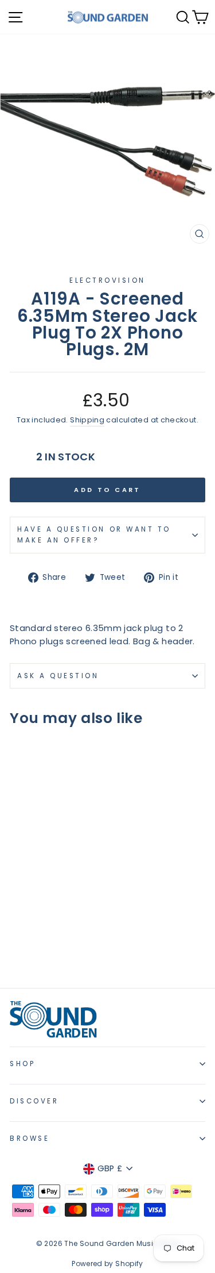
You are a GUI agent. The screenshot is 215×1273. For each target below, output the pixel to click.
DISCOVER (34, 1101)
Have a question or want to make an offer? (94, 535)
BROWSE (29, 1138)
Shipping (87, 420)
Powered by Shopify (107, 1263)
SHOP (22, 1063)
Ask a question (58, 675)
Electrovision (107, 280)
